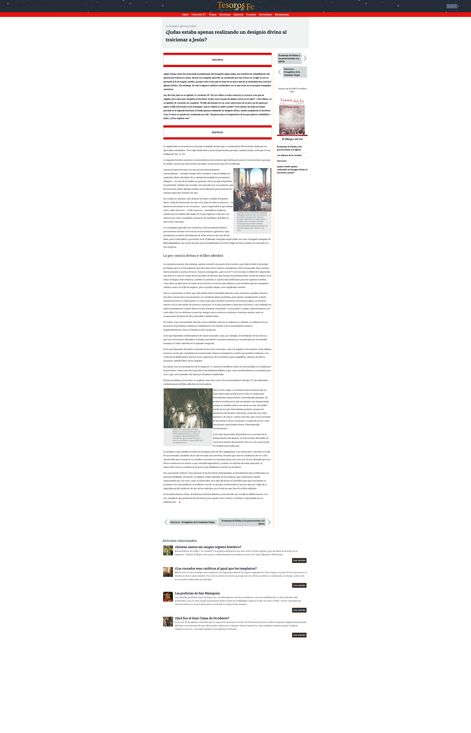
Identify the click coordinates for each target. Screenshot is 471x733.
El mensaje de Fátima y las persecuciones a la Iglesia (243, 522)
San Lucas (282, 161)
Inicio (185, 14)
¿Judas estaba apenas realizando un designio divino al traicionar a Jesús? (292, 169)
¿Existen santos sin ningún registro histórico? (208, 547)
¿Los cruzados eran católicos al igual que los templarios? (216, 568)
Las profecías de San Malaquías (197, 593)
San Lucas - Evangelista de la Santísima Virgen (192, 522)
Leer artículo (299, 560)
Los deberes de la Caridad (289, 155)
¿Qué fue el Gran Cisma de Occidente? (202, 618)
